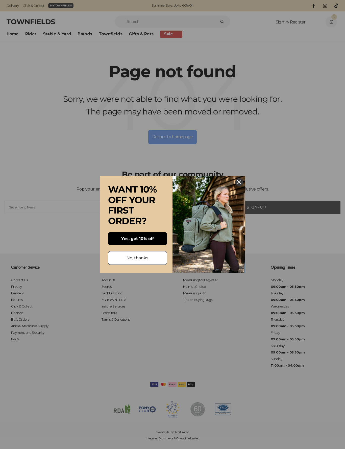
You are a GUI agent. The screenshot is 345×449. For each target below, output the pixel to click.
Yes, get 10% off (137, 238)
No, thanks (137, 257)
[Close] (239, 182)
